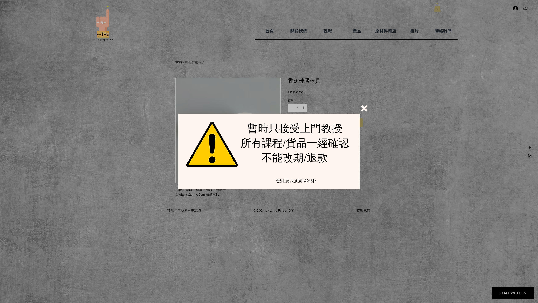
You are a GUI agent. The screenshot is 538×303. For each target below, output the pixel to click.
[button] (364, 108)
